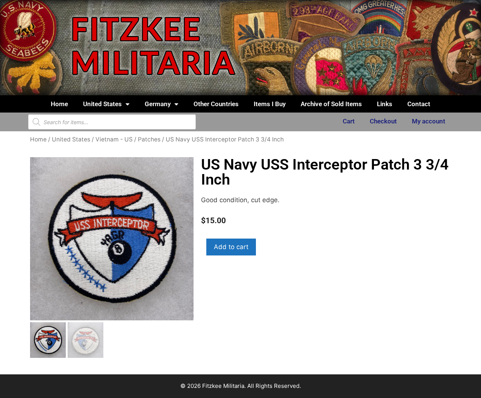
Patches (149, 139)
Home (59, 104)
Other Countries (216, 104)
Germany (158, 104)
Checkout (383, 121)
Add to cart (231, 247)
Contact (418, 104)
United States (102, 104)
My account (428, 121)
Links (384, 104)
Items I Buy (270, 104)
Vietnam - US (114, 139)
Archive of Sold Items (331, 104)
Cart (349, 121)
